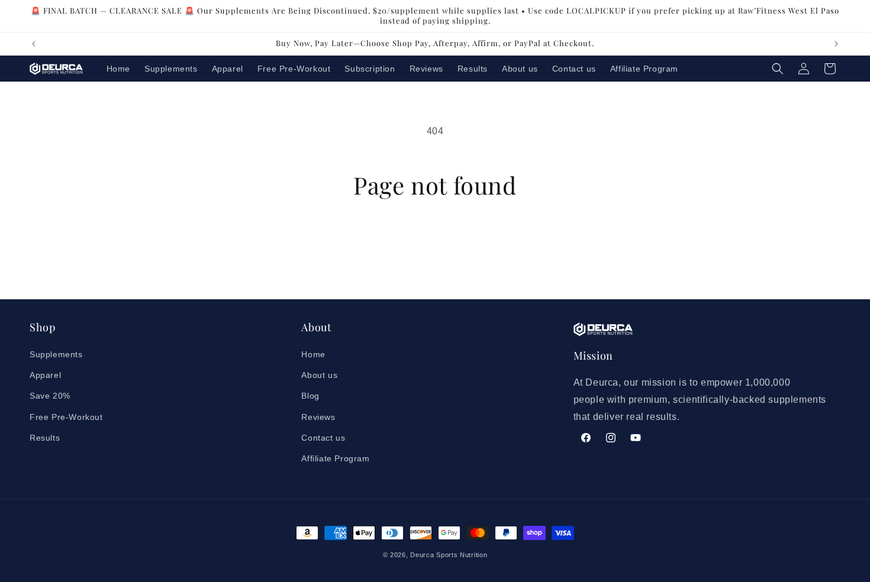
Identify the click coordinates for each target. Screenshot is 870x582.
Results (45, 437)
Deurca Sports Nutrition (448, 554)
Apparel (45, 375)
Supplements (56, 354)
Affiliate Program (335, 458)
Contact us (323, 437)
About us (319, 375)
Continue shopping (435, 243)
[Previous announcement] (34, 44)
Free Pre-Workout (66, 417)
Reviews (318, 417)
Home (313, 354)
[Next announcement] (836, 44)
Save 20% (50, 395)
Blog (310, 395)
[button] (778, 69)
